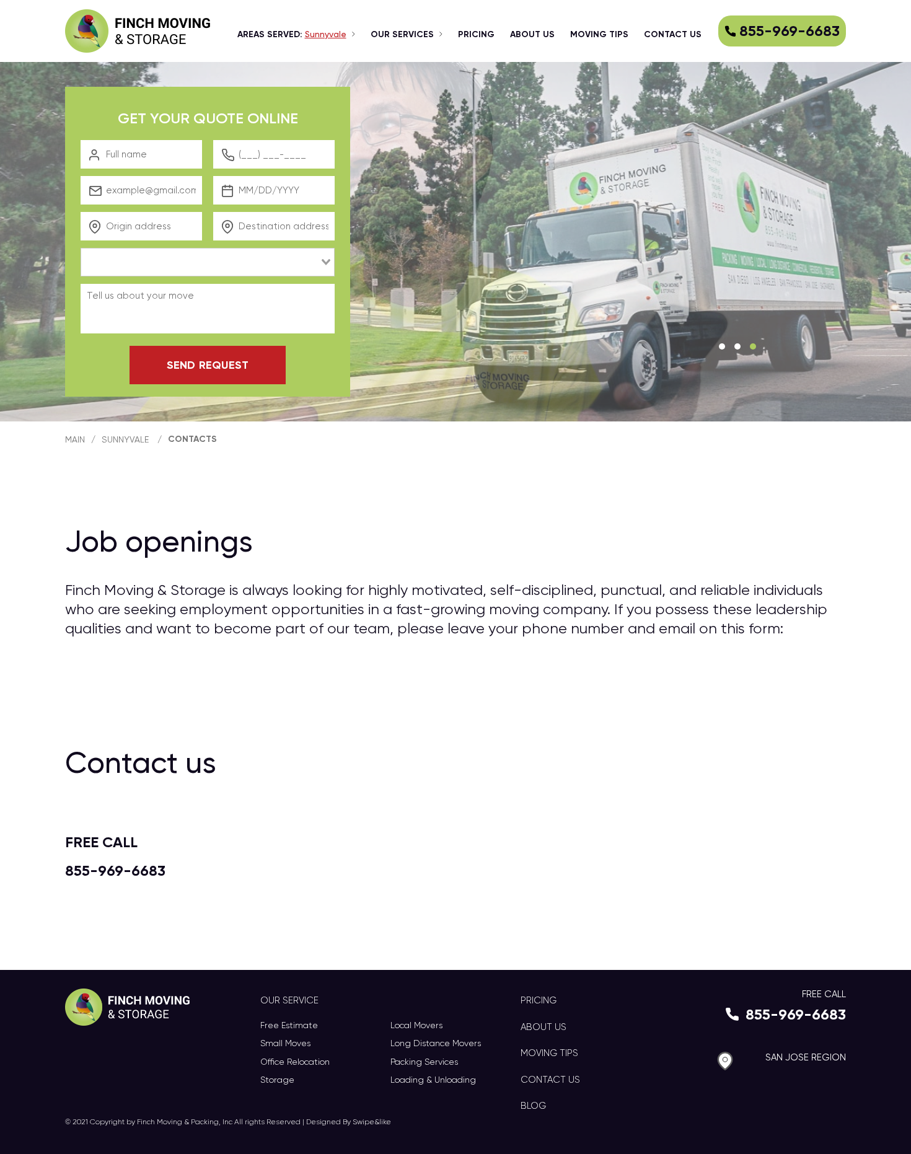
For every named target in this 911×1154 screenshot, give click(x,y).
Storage (277, 1080)
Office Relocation (295, 1062)
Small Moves (285, 1043)
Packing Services (424, 1062)
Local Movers (416, 1025)
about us (532, 34)
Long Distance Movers (435, 1043)
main (75, 439)
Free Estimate (289, 1025)
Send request (208, 365)
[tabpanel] (455, 241)
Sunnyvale (125, 439)
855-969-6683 (789, 31)
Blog (533, 1105)
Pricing (476, 34)
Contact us (673, 34)
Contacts (192, 439)
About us (543, 1027)
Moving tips (599, 34)
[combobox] (208, 262)
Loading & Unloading (433, 1080)
